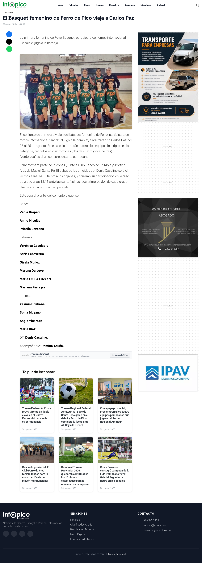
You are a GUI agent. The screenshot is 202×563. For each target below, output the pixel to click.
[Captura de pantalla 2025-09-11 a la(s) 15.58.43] (168, 227)
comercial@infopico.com (157, 530)
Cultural (161, 5)
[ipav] (168, 372)
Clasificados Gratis (81, 524)
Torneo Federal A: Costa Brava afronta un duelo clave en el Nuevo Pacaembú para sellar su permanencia (36, 415)
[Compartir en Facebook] (9, 34)
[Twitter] (22, 534)
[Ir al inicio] (14, 5)
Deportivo (114, 5)
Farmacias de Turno (81, 539)
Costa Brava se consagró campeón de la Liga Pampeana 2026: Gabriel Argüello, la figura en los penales (114, 474)
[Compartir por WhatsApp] (9, 49)
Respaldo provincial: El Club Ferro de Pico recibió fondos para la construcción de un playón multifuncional (35, 474)
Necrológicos (77, 534)
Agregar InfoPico (121, 355)
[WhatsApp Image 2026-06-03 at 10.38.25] (168, 77)
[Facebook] (6, 534)
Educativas (145, 5)
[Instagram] (14, 534)
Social (87, 5)
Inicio (60, 5)
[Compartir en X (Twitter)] (9, 42)
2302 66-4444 (151, 519)
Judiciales (130, 5)
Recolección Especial (82, 529)
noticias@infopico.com (156, 525)
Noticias (75, 519)
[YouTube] (30, 534)
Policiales (73, 5)
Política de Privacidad (116, 554)
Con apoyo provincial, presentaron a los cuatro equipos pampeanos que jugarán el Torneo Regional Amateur (114, 415)
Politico (100, 5)
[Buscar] (197, 5)
